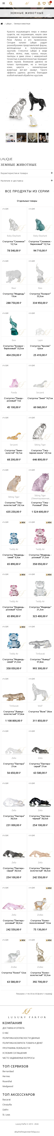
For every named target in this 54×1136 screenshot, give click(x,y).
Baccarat (6, 1099)
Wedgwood (7, 1086)
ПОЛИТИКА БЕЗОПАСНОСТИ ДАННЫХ (21, 1038)
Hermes (6, 1076)
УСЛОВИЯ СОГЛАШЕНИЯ (14, 1053)
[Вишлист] (44, 3)
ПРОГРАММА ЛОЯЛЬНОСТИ (16, 1048)
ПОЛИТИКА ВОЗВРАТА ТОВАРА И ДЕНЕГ (22, 1043)
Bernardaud (8, 1071)
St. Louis (6, 1114)
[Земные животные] (27, 129)
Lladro (5, 1109)
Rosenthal (7, 1081)
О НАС (5, 1033)
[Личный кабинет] (39, 3)
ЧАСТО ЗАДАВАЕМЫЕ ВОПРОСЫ (18, 1058)
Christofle (7, 1104)
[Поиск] (10, 3)
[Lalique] (6, 160)
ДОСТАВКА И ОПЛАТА (13, 1028)
